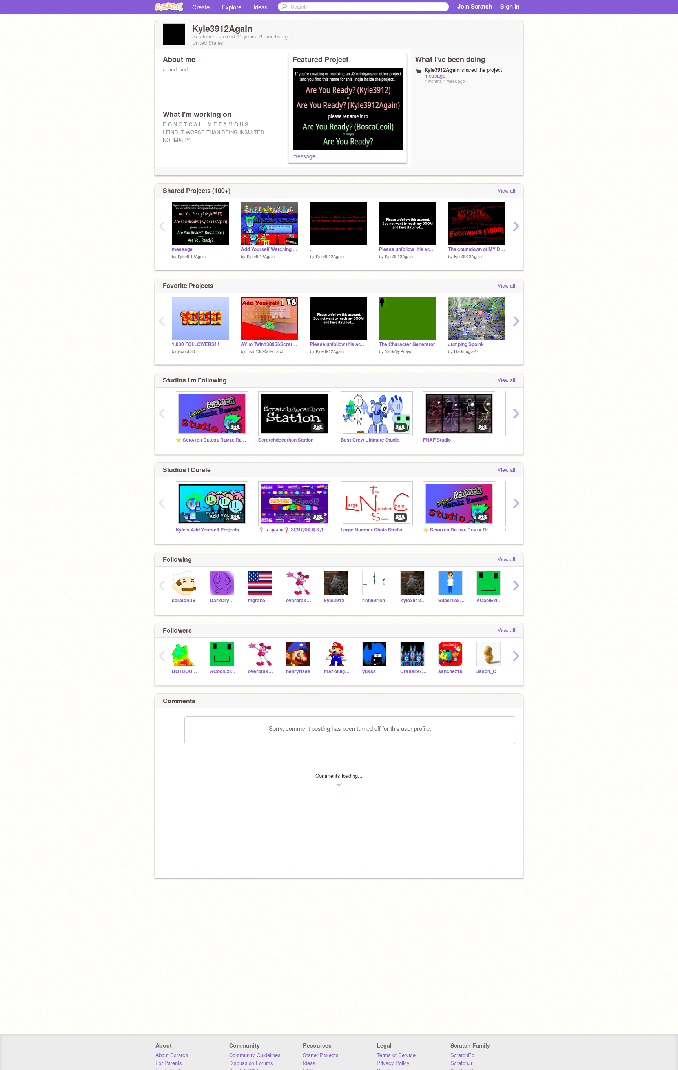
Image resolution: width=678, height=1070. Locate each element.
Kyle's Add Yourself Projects (207, 529)
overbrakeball (299, 600)
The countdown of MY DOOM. (476, 249)
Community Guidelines (255, 1055)
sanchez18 (450, 671)
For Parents (168, 1062)
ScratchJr (461, 1062)
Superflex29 (451, 600)
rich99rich (373, 600)
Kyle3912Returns (413, 600)
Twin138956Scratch (265, 351)
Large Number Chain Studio (371, 529)
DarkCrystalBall (223, 600)
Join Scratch (474, 6)
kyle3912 (334, 600)
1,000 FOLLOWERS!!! (195, 344)
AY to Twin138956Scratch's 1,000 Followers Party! (269, 344)
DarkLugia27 (466, 351)
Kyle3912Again (192, 256)
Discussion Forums (251, 1062)
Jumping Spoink (466, 344)
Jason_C (486, 671)
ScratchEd (462, 1055)
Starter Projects (321, 1055)
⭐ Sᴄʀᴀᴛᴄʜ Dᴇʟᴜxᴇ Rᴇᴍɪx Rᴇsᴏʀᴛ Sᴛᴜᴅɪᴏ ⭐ (211, 440)
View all (506, 190)
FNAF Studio (437, 440)
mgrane (256, 600)
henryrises (298, 671)
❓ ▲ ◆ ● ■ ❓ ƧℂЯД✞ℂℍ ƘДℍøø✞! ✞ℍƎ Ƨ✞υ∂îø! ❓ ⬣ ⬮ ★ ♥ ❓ (293, 529)
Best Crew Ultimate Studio (370, 440)
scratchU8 (183, 600)
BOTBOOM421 (185, 671)
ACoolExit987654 (489, 600)
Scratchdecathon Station (285, 440)
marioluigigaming (337, 671)
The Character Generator (407, 344)
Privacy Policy (393, 1062)
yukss (369, 671)
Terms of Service (396, 1055)
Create (201, 7)
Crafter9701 (413, 671)
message (304, 156)
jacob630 (186, 351)
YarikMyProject (399, 351)
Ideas (260, 7)
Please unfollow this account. (407, 249)
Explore (231, 7)
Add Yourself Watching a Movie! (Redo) (269, 249)
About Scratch (171, 1055)
